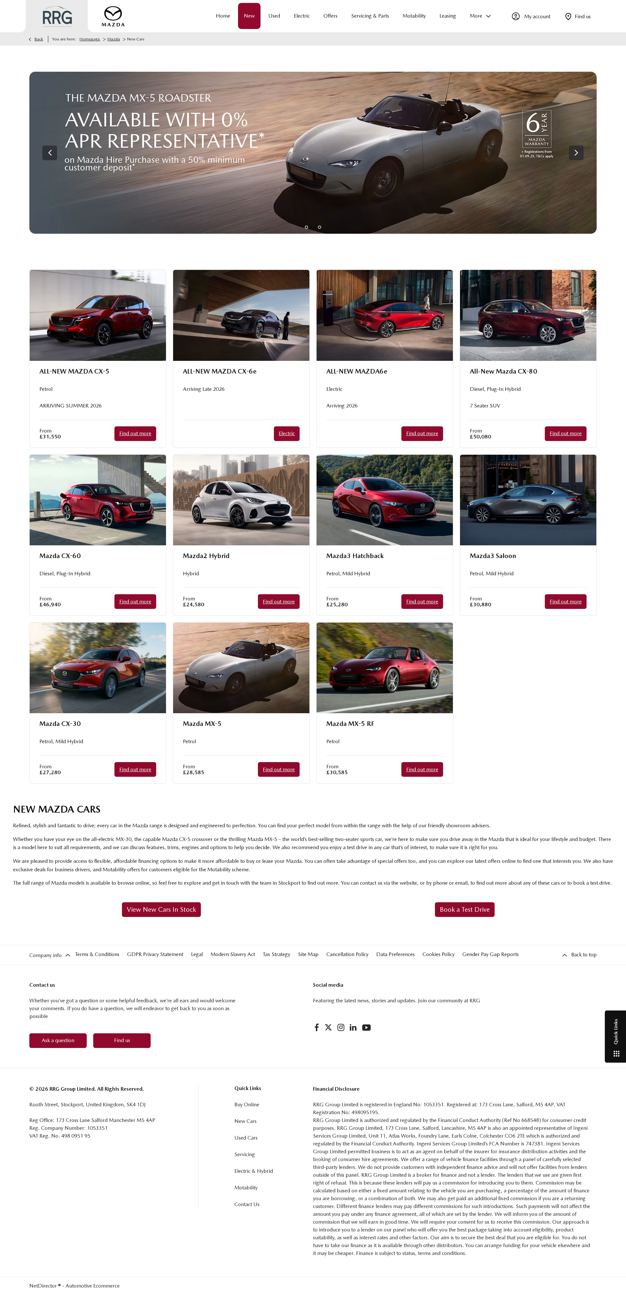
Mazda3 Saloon (493, 556)
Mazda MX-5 (202, 724)
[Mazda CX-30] (98, 668)
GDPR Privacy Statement (155, 954)
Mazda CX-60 (60, 556)
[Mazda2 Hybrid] (241, 500)
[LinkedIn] (353, 1027)
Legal (197, 954)
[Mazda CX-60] (98, 500)
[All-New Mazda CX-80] (528, 315)
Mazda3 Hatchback (355, 556)
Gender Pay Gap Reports (490, 954)
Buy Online (246, 1104)
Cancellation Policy (347, 954)
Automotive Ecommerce (93, 1286)
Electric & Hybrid (253, 1171)
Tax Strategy (276, 954)
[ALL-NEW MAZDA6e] (385, 315)
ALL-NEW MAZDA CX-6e (220, 371)
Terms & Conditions (97, 954)
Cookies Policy (439, 954)
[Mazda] (113, 16)
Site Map (308, 954)
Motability (246, 1188)
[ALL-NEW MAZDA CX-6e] (241, 315)
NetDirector (43, 1286)
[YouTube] (366, 1027)
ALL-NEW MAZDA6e (356, 371)
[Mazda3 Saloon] (528, 500)
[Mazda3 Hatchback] (385, 500)
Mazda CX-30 (60, 724)
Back (39, 39)
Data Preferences (395, 954)
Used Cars (246, 1138)
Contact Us (247, 1204)
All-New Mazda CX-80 (503, 371)
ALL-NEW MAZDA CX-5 (74, 371)
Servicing (244, 1154)
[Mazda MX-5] (241, 668)
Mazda (113, 39)
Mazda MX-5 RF (350, 724)
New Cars (245, 1121)
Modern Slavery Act (233, 954)
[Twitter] (328, 1027)
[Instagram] (341, 1027)
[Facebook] (316, 1027)
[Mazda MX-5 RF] (385, 668)
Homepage (90, 39)
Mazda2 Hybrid (206, 556)
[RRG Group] (57, 16)
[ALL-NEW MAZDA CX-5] (98, 315)
